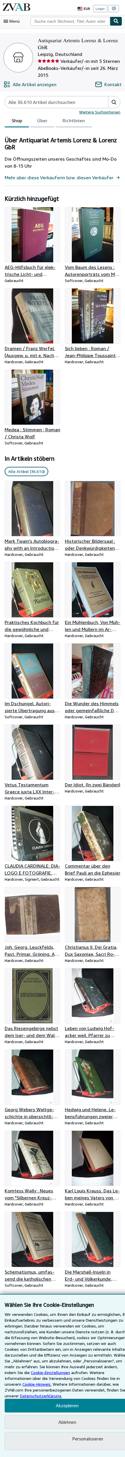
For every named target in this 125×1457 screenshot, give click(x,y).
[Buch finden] (116, 21)
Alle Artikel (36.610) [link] (26, 471)
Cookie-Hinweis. (36, 1384)
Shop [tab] (17, 120)
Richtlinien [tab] (74, 120)
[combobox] (70, 21)
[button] (114, 102)
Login (100, 8)
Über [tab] (42, 120)
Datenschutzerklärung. (41, 1395)
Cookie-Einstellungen (50, 1372)
